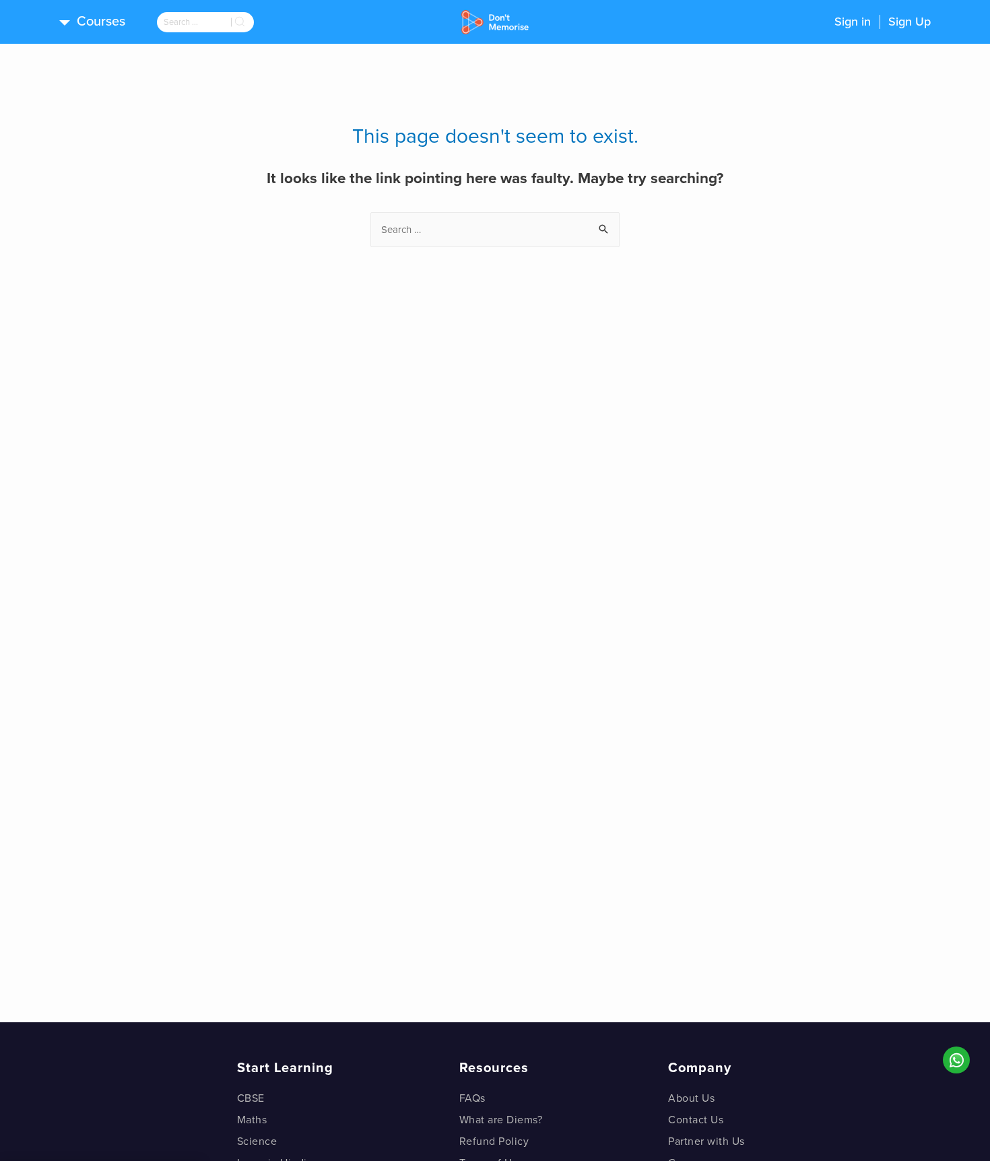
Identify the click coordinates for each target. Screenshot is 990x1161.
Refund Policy (494, 1141)
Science (257, 1141)
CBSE (251, 1098)
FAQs (472, 1098)
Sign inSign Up (882, 21)
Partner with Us (706, 1141)
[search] (194, 22)
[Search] (242, 22)
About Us (691, 1098)
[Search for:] (194, 22)
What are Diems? (501, 1120)
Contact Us (695, 1120)
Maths (252, 1120)
